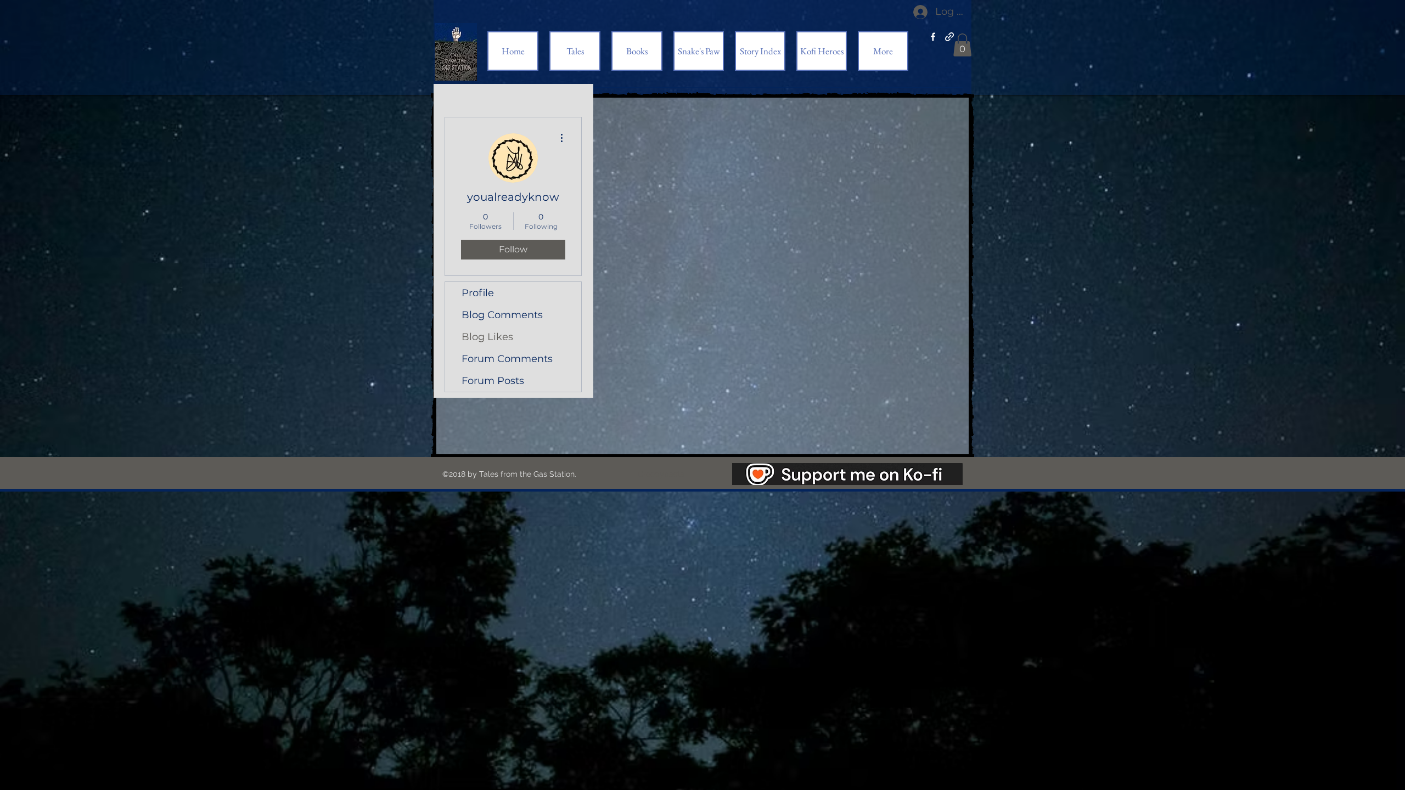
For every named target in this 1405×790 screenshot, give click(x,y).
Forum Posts (493, 381)
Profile (478, 293)
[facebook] (933, 36)
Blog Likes (487, 337)
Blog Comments (502, 315)
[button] (962, 45)
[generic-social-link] (949, 36)
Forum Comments (507, 359)
